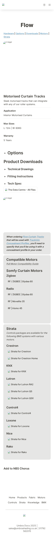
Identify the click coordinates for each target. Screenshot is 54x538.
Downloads (32, 33)
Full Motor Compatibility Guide (22, 263)
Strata (7, 36)
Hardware (9, 33)
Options (20, 33)
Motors (44, 33)
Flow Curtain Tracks (33, 236)
